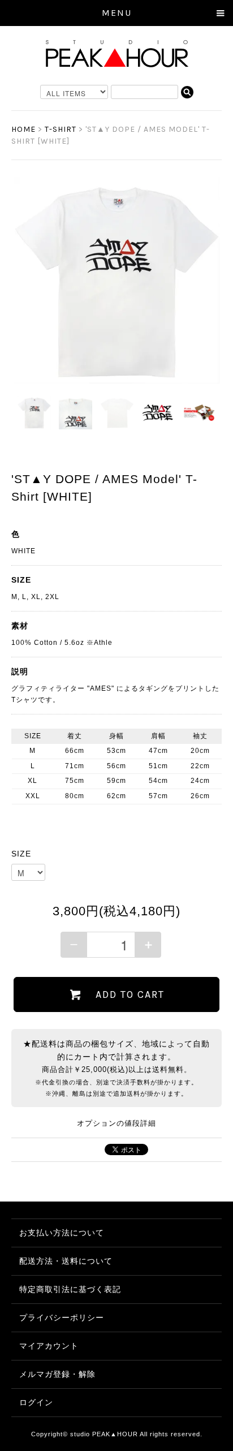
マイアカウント (49, 1345)
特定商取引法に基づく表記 (70, 1289)
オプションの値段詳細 (116, 1123)
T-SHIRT (60, 129)
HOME (23, 129)
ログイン (36, 1402)
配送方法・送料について (66, 1260)
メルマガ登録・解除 (57, 1374)
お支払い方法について (61, 1232)
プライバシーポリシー (61, 1317)
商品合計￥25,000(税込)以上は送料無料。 (116, 1068)
